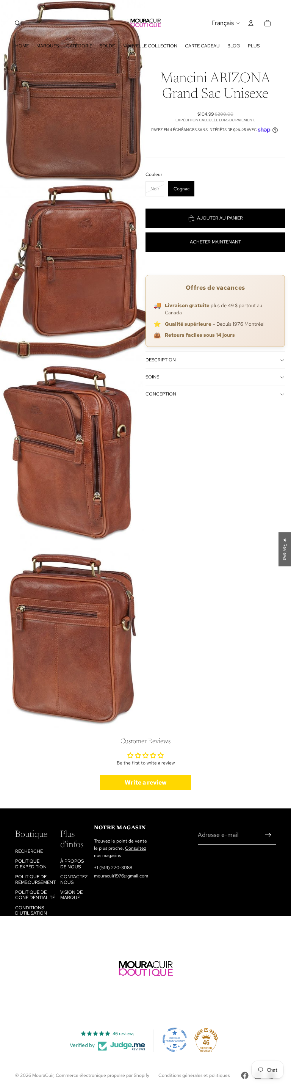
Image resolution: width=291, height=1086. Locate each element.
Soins (152, 377)
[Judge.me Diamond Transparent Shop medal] (175, 1040)
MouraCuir (42, 1075)
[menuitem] (253, 46)
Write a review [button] (146, 782)
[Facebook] (244, 1075)
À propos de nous (72, 863)
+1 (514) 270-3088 (113, 868)
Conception (161, 394)
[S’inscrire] (268, 835)
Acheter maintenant (215, 242)
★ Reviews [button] (285, 549)
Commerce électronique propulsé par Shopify (102, 1075)
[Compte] (250, 23)
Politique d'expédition (31, 863)
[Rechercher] (17, 23)
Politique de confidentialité (35, 895)
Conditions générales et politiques (194, 1075)
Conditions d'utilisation (31, 910)
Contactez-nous (74, 879)
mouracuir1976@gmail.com (121, 876)
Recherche (29, 851)
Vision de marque (71, 895)
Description (161, 360)
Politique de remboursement (35, 879)
